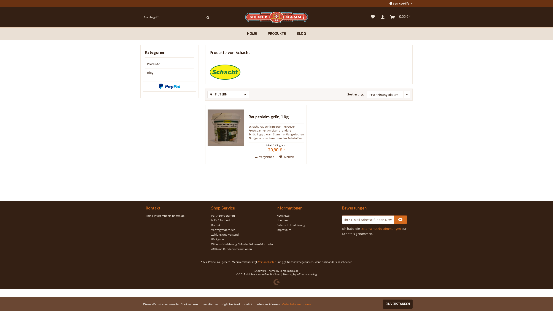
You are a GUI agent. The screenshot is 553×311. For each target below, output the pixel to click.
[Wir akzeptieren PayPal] (169, 86)
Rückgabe (217, 239)
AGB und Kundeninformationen (231, 249)
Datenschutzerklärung (290, 225)
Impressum (283, 230)
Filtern (220, 94)
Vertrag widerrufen (223, 230)
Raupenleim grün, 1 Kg (269, 117)
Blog (150, 73)
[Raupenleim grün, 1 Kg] (226, 134)
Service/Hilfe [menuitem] (401, 3)
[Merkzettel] (373, 17)
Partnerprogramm (223, 215)
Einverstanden (398, 304)
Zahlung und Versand (225, 234)
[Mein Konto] (383, 17)
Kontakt (216, 225)
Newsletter (283, 215)
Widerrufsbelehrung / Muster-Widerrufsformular (242, 244)
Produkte (153, 64)
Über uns (282, 220)
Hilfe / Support (220, 220)
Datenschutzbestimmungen (381, 229)
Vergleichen (266, 157)
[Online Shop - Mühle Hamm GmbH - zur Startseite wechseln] (276, 17)
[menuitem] (177, 17)
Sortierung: (355, 94)
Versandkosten (267, 262)
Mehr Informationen (296, 304)
